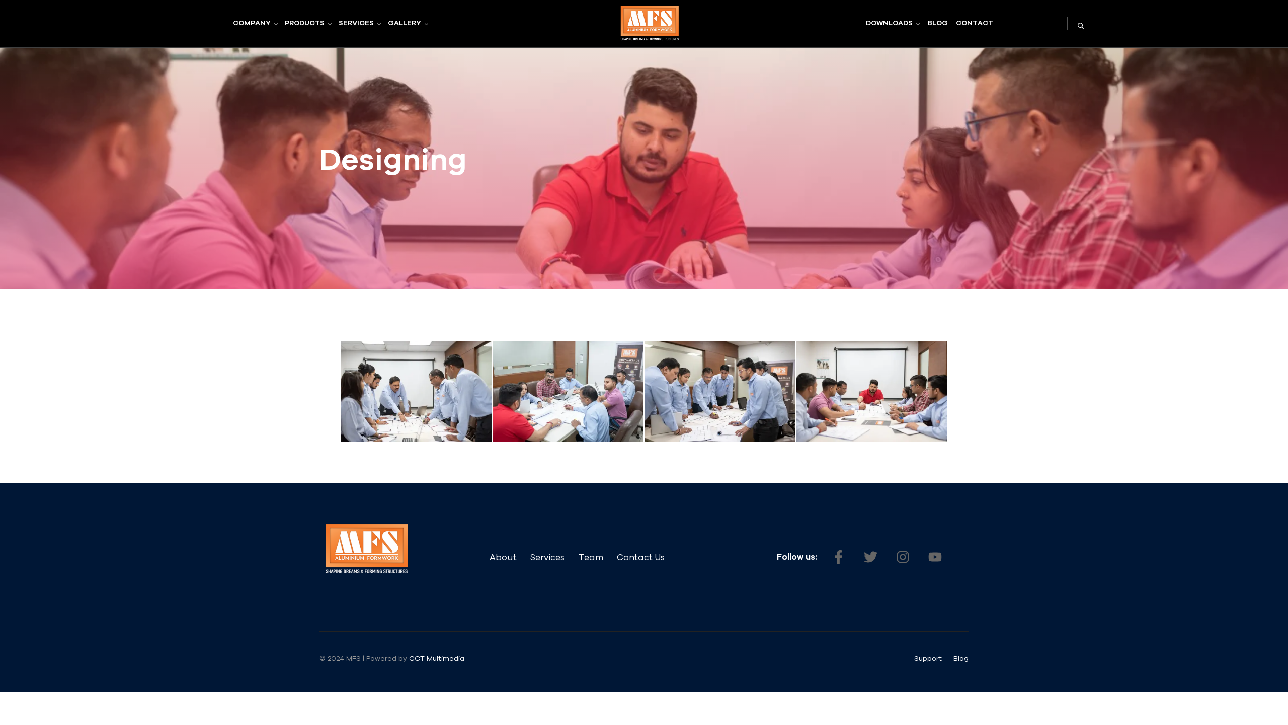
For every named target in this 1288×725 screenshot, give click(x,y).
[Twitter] (870, 557)
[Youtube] (934, 557)
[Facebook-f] (838, 557)
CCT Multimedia (437, 658)
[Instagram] (902, 557)
